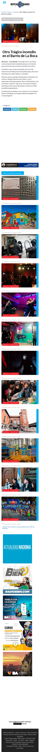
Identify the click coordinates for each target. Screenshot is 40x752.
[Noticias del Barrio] (20, 4)
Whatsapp (23, 109)
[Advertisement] (20, 137)
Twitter (15, 109)
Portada (3, 12)
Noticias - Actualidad (12, 12)
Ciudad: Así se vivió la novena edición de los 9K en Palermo (18, 527)
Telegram (32, 109)
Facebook (7, 109)
